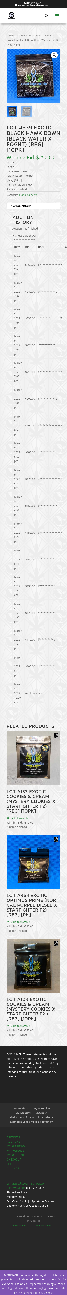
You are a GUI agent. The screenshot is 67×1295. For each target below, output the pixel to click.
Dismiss (48, 1292)
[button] (54, 55)
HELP (10, 1164)
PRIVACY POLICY (23, 1225)
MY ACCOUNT (15, 1155)
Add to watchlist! (21, 818)
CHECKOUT (14, 1159)
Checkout (41, 1113)
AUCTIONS (13, 1142)
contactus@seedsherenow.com (26, 1183)
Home (10, 35)
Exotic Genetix (35, 35)
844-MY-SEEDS (16, 1188)
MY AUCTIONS (16, 1146)
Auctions (20, 35)
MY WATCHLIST (16, 1151)
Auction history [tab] (21, 206)
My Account (23, 1113)
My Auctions (21, 1108)
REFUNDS (13, 1168)
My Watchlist (42, 1108)
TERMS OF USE (45, 1225)
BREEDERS (13, 1137)
